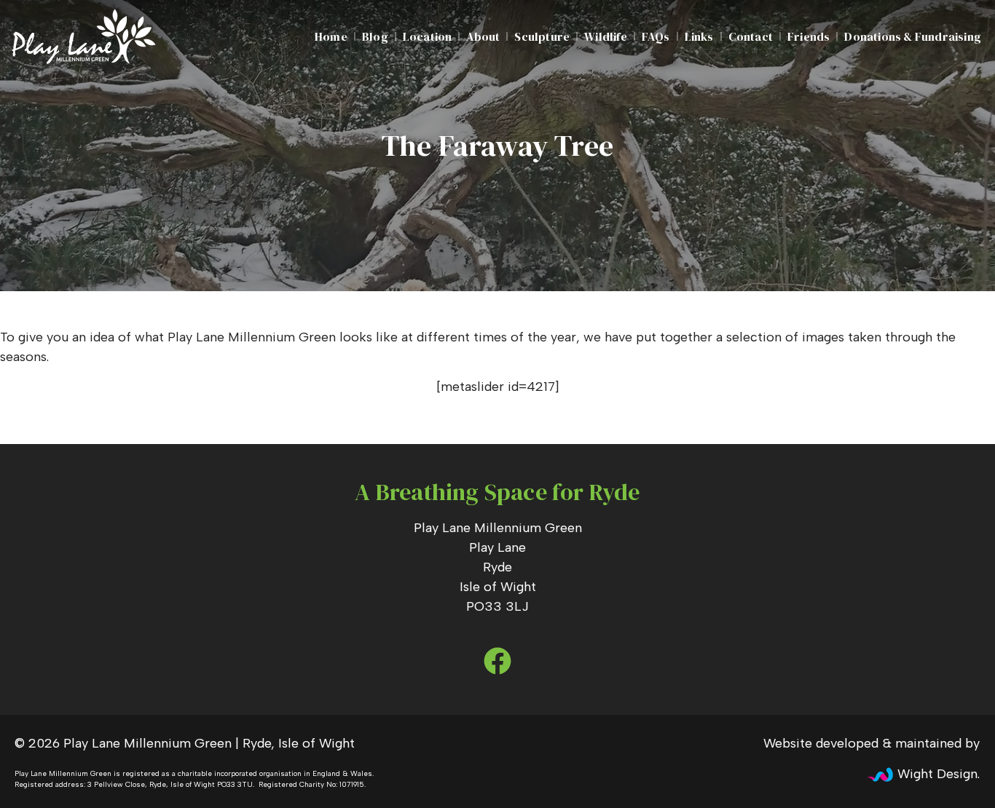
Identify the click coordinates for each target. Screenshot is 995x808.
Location (427, 36)
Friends (808, 36)
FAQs (656, 36)
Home (331, 36)
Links (699, 36)
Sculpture (542, 36)
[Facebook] (497, 660)
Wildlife (605, 36)
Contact (750, 36)
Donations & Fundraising (912, 36)
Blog (375, 36)
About (483, 36)
